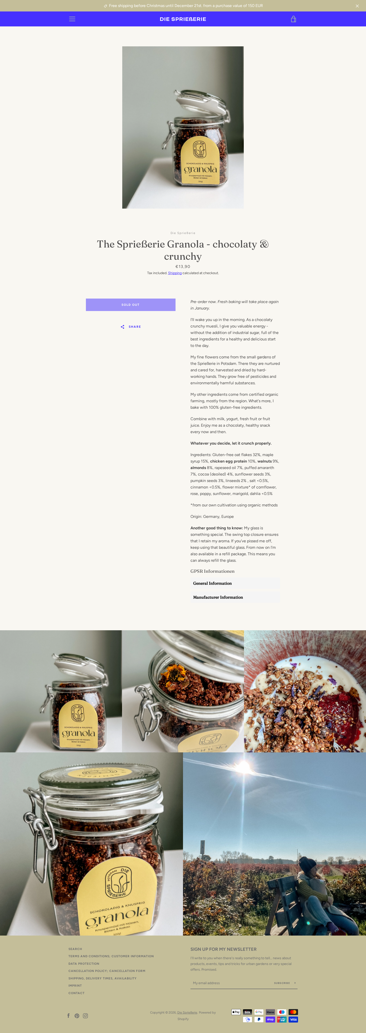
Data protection (83, 963)
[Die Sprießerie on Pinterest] (76, 1015)
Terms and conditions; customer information (111, 956)
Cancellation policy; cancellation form (106, 971)
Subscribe (282, 983)
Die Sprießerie (187, 1012)
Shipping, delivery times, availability (102, 978)
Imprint (75, 985)
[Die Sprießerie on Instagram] (85, 1015)
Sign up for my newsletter (223, 949)
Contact (76, 993)
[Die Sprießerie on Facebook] (68, 1015)
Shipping (175, 273)
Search (75, 949)
